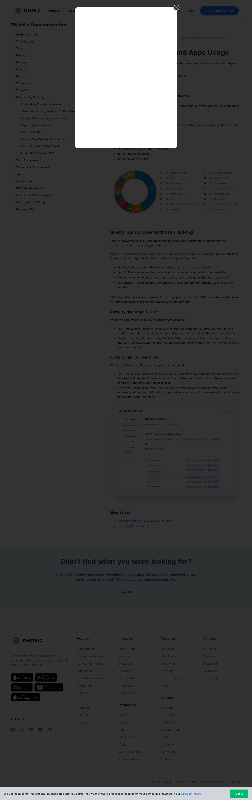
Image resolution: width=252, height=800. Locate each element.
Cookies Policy (190, 793)
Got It (239, 793)
